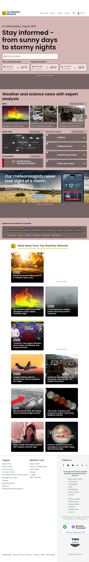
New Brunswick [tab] (80, 230)
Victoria (28, 235)
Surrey (20, 235)
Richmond (46, 235)
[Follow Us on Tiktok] (77, 465)
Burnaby (36, 235)
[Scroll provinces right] (84, 230)
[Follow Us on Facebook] (63, 465)
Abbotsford (56, 235)
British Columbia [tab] (15, 230)
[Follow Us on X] (86, 465)
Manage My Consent (10, 478)
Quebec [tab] (69, 230)
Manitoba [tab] (50, 230)
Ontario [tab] (60, 230)
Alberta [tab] (27, 230)
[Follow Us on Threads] (82, 465)
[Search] (74, 13)
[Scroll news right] (85, 117)
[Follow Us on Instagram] (68, 465)
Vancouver (12, 235)
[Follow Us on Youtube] (72, 465)
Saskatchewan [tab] (38, 230)
